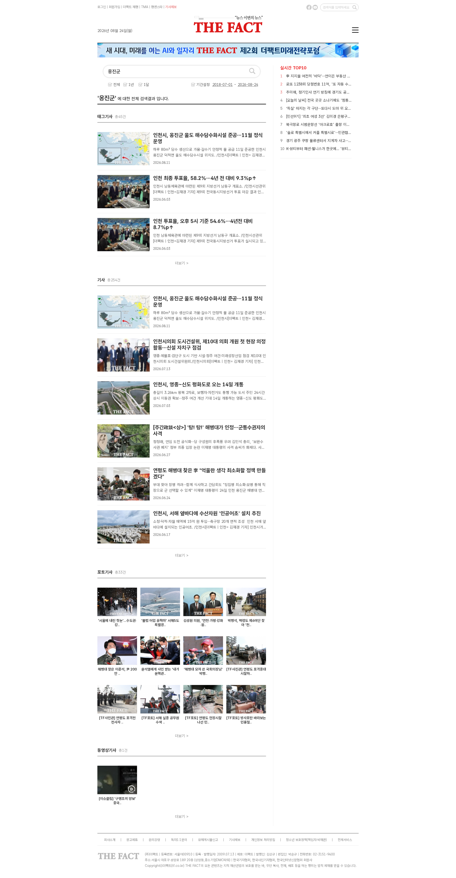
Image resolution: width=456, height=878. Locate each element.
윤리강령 (154, 840)
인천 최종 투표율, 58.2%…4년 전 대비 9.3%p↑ (204, 178)
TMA (144, 7)
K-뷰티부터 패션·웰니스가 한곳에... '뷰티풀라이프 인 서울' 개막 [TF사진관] (343, 148)
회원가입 (114, 7)
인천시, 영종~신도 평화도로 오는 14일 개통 (198, 384)
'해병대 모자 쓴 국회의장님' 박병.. (203, 671)
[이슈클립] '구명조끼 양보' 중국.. (117, 801)
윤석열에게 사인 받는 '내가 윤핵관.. (160, 671)
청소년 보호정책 (296, 840)
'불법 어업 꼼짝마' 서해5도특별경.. (160, 622)
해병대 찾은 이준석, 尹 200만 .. (117, 671)
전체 (116, 84)
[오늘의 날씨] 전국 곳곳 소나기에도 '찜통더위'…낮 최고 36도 (332, 100)
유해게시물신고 (208, 840)
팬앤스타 (156, 7)
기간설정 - (217, 84)
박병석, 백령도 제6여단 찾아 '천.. (246, 622)
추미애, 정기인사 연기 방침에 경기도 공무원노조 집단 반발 (330, 92)
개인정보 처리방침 (263, 840)
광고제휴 (132, 840)
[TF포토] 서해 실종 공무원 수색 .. (160, 720)
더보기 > (182, 263)
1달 (146, 84)
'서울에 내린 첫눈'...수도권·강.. (117, 622)
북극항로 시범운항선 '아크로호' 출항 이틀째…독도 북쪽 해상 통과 (336, 124)
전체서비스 (345, 840)
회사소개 (109, 840)
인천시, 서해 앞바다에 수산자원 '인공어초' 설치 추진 (207, 513)
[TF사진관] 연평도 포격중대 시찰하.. (246, 671)
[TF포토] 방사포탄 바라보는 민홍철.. (246, 720)
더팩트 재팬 (130, 7)
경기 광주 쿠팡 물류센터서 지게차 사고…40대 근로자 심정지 (332, 140)
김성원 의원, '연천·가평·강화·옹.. (203, 622)
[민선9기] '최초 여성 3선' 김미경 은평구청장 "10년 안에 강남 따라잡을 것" (343, 116)
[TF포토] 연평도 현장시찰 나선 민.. (203, 720)
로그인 (101, 7)
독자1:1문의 (179, 840)
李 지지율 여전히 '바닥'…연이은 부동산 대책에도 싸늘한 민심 (333, 76)
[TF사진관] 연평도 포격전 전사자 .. (117, 720)
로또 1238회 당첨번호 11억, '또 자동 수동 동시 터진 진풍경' (333, 84)
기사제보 (171, 7)
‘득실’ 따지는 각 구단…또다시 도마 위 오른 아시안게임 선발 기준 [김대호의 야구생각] (351, 108)
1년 (131, 84)
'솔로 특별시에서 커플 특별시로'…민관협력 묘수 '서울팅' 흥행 (333, 132)
